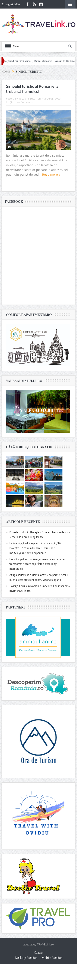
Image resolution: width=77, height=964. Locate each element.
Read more (50, 174)
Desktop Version (26, 957)
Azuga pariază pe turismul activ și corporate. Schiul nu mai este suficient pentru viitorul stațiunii (38, 577)
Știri (11, 102)
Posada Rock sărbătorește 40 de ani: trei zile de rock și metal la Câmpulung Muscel (39, 534)
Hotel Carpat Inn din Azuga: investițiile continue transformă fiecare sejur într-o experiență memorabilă (37, 564)
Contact (38, 952)
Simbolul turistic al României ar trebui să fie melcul (33, 89)
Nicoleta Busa (27, 98)
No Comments (25, 102)
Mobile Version (51, 957)
